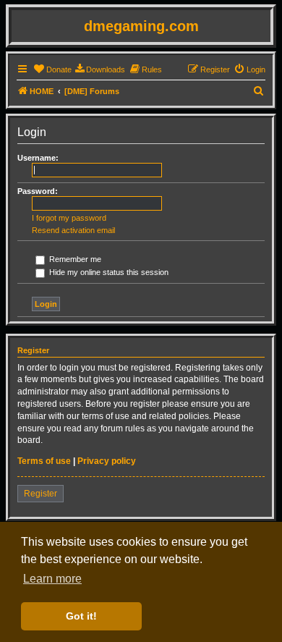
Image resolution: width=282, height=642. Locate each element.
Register (40, 494)
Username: (38, 157)
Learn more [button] (52, 579)
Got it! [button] (81, 616)
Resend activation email (73, 230)
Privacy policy (106, 461)
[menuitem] (52, 69)
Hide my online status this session (107, 272)
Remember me (74, 259)
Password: (37, 191)
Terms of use (44, 461)
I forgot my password (69, 218)
